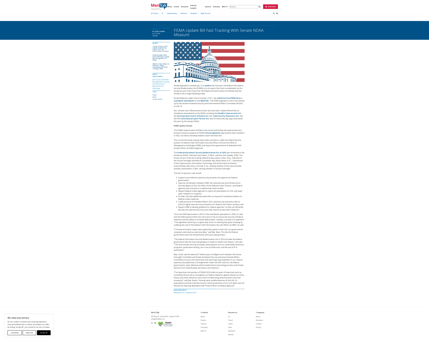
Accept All (43, 333)
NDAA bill (204, 101)
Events (176, 7)
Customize (15, 333)
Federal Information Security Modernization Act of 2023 (202, 152)
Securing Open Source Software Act (192, 116)
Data (230, 327)
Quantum (194, 13)
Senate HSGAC (157, 99)
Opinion (208, 7)
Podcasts (216, 7)
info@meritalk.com (158, 319)
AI (162, 13)
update (208, 85)
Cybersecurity (172, 13)
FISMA (154, 95)
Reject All (29, 333)
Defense (184, 13)
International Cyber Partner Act (195, 118)
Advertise (259, 320)
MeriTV (225, 7)
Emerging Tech (179, 293)
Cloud (230, 320)
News (170, 7)
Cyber (230, 324)
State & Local (205, 13)
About (258, 317)
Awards (231, 334)
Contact (259, 324)
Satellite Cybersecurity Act (229, 113)
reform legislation (212, 133)
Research (184, 7)
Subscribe (272, 6)
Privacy (258, 327)
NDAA (154, 97)
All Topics (154, 13)
